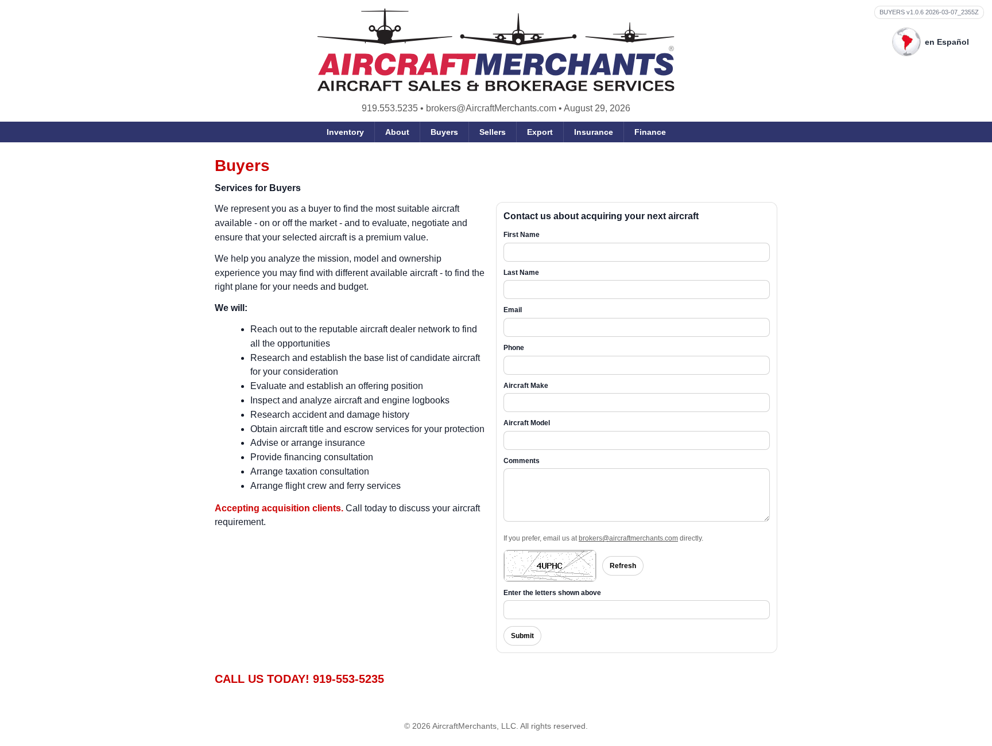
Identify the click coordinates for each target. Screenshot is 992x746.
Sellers (492, 132)
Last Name (521, 273)
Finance (650, 132)
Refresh (623, 566)
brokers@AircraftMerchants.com (491, 108)
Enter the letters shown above (552, 593)
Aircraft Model (526, 423)
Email (512, 310)
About (397, 132)
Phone (513, 348)
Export (540, 132)
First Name (521, 235)
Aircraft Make (525, 386)
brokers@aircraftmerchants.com (628, 538)
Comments (521, 461)
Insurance (593, 132)
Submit (522, 636)
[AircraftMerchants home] (496, 50)
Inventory (345, 132)
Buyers (444, 132)
